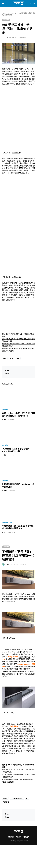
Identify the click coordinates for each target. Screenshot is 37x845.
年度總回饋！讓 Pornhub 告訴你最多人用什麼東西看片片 (18, 527)
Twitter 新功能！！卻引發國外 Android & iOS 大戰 (16, 450)
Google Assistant (17, 798)
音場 (17, 358)
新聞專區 (11, 522)
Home (4, 13)
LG (27, 798)
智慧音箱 (6, 802)
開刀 (11, 358)
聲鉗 (4, 358)
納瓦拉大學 (16, 153)
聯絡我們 (26, 837)
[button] (3, 3)
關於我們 (11, 837)
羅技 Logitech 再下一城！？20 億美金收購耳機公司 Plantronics (18, 414)
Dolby (5, 798)
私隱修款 (18, 837)
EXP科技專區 (12, 13)
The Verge (11, 638)
